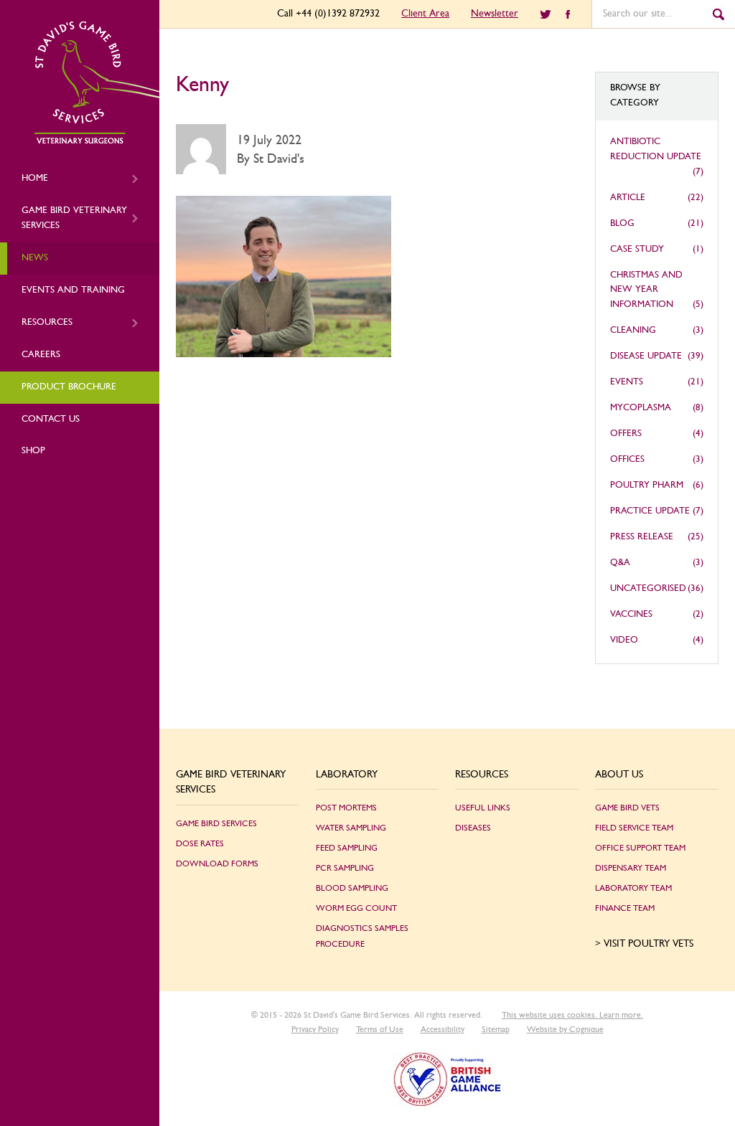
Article (627, 197)
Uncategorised (648, 588)
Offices (627, 459)
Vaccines (631, 614)
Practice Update (650, 511)
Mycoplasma (640, 407)
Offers (626, 433)
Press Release (641, 536)
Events (626, 382)
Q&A (620, 562)
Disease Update (646, 356)
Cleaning (633, 330)
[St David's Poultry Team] (96, 141)
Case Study (637, 249)
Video (624, 640)
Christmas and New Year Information (646, 290)
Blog (622, 223)
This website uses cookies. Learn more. (572, 1015)
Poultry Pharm (646, 485)
